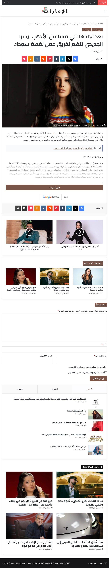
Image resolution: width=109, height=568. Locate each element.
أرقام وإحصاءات (38, 563)
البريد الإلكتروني (100, 356)
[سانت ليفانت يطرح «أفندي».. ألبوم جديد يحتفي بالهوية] (54, 276)
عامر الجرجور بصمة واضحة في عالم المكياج (69, 423)
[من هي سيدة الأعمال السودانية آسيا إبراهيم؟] (95, 450)
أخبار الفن (6, 563)
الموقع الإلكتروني (46, 356)
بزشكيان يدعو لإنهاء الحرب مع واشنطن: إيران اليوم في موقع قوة (30, 544)
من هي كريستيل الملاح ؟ (76, 411)
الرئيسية (98, 24)
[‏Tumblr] (56, 59)
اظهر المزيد (55, 187)
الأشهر (89, 389)
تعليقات (20, 389)
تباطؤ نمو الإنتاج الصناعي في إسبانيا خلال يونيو (73, 148)
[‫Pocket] (24, 59)
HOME (67, 563)
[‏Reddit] (43, 59)
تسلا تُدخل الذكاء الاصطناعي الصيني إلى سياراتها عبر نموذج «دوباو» (80, 544)
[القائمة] (105, 12)
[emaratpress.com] (54, 10)
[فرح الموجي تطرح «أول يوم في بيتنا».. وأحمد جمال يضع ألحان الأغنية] (21, 276)
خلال (53, 133)
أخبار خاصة (89, 24)
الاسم (104, 344)
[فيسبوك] (75, 59)
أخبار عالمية (49, 563)
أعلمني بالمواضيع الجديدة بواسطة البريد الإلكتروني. (86, 372)
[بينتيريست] (50, 59)
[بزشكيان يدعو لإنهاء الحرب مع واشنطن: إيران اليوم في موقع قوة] (29, 526)
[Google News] (51, 197)
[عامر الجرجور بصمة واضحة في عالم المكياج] (95, 426)
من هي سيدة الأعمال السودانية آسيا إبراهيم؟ (68, 446)
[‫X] (69, 59)
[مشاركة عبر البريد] (24, 208)
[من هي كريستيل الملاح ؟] (95, 414)
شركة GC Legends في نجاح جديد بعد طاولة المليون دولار (64, 434)
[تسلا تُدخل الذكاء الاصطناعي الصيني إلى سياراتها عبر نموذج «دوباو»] (79, 526)
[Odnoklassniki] (30, 59)
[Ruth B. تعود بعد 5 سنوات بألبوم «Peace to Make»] (88, 276)
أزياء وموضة (26, 563)
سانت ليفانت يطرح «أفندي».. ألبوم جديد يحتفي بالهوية (76, 3)
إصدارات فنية (16, 563)
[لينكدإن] (62, 59)
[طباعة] (18, 208)
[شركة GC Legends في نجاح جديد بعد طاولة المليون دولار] (95, 438)
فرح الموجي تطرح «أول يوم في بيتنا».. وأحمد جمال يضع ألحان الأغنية (21, 289)
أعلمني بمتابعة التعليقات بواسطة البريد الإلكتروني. (87, 367)
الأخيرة (55, 389)
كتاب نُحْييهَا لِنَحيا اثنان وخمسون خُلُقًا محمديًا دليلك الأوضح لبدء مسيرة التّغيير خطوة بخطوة (50, 399)
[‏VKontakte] (37, 59)
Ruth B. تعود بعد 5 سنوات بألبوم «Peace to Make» (90, 289)
